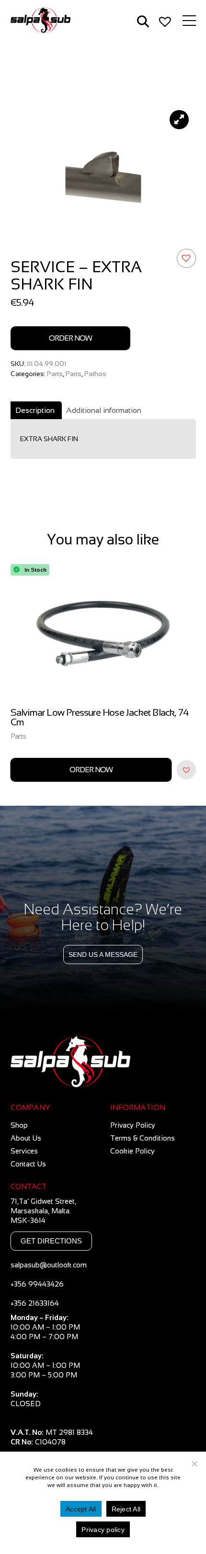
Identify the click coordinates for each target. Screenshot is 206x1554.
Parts (55, 373)
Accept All (81, 1509)
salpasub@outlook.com (49, 1265)
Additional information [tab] (103, 410)
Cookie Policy (132, 1151)
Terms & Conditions (142, 1138)
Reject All (126, 1509)
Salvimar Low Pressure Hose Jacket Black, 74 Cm (100, 717)
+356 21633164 (35, 1303)
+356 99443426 (37, 1284)
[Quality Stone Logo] (103, 1062)
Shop (19, 1125)
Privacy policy (103, 1529)
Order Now (70, 338)
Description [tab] (35, 410)
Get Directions (51, 1241)
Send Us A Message (103, 954)
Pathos (95, 373)
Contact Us (28, 1164)
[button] (186, 258)
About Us (26, 1138)
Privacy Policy (132, 1125)
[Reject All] (194, 1463)
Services (24, 1151)
